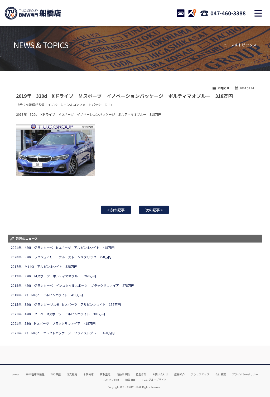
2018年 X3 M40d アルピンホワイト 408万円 (47, 295)
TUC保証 (56, 374)
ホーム (16, 374)
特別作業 (141, 374)
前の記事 (117, 209)
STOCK (180, 13)
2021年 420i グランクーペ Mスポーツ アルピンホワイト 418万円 (63, 247)
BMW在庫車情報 (35, 374)
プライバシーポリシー (245, 374)
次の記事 (153, 209)
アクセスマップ (200, 374)
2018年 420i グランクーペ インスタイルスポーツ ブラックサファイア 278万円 (72, 285)
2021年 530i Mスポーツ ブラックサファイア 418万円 (53, 323)
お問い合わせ (160, 374)
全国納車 (88, 374)
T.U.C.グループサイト (154, 379)
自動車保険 (123, 374)
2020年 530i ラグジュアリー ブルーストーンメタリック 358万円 (61, 257)
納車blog (130, 379)
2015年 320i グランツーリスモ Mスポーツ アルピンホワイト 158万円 (66, 304)
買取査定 (105, 374)
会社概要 (220, 374)
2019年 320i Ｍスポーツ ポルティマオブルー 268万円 (53, 276)
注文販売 (72, 374)
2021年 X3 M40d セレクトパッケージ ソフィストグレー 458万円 (63, 333)
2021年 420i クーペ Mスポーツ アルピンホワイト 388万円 (58, 314)
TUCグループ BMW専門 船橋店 (33, 13)
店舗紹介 (179, 374)
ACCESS (192, 13)
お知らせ (223, 88)
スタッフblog (111, 379)
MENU (258, 13)
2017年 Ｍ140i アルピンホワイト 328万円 (44, 266)
